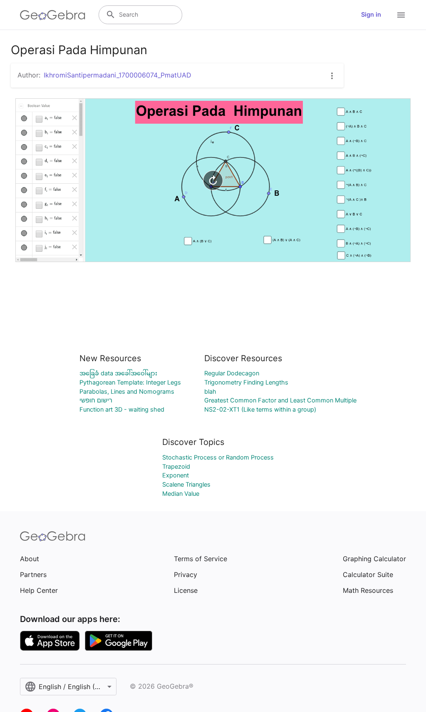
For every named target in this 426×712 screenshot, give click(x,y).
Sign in (371, 14)
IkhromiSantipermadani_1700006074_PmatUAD (117, 75)
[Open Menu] (401, 15)
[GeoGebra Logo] (52, 15)
